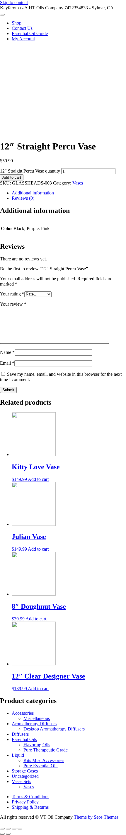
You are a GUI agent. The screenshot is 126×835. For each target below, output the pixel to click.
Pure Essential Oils (40, 765)
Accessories (23, 713)
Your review (13, 304)
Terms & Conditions (30, 796)
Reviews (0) (23, 198)
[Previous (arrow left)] (2, 834)
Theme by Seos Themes (96, 817)
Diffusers (20, 734)
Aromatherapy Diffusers (34, 723)
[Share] (8, 828)
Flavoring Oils (36, 744)
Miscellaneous (36, 718)
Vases (77, 182)
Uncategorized (25, 776)
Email (7, 363)
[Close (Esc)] (2, 828)
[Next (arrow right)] (8, 834)
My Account (23, 38)
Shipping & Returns (30, 807)
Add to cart (11, 177)
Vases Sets (21, 781)
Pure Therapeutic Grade (45, 749)
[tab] (69, 193)
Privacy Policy (25, 801)
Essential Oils (24, 739)
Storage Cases (25, 770)
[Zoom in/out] (20, 828)
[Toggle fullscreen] (14, 828)
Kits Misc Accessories (43, 760)
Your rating (12, 293)
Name (7, 352)
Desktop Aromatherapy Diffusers (54, 728)
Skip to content (14, 2)
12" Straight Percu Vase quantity (30, 170)
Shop (16, 22)
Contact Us (22, 28)
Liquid (18, 755)
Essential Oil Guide (30, 33)
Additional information (33, 192)
